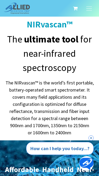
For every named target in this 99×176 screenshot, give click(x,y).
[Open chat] (86, 163)
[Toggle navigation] (89, 8)
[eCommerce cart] (75, 8)
